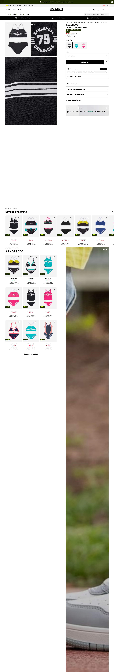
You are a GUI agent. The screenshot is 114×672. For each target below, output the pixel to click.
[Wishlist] (103, 9)
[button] (87, 55)
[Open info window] (112, 2)
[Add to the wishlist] (107, 62)
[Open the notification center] (98, 9)
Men (14, 9)
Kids (19, 9)
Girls (71, 22)
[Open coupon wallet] (89, 9)
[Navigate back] (7, 24)
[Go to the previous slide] (109, 211)
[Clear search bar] (107, 14)
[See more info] (13, 245)
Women (8, 9)
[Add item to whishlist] (19, 218)
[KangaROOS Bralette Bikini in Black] (31, 91)
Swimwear (96, 22)
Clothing (89, 22)
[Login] (94, 9)
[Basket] (108, 9)
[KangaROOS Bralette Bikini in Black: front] (18, 39)
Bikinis (102, 22)
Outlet (9, 5)
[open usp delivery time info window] (106, 71)
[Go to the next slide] (112, 211)
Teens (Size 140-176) (79, 22)
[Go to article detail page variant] (69, 45)
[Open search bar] (85, 14)
